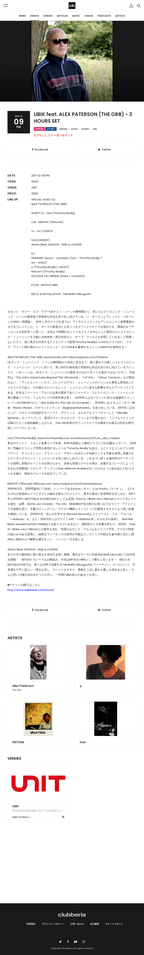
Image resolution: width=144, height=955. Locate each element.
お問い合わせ (77, 923)
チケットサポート (114, 923)
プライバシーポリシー (53, 923)
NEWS (22, 15)
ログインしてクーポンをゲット (53, 135)
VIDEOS (89, 15)
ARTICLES (62, 15)
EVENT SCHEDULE (20, 817)
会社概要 (94, 923)
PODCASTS (104, 15)
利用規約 (30, 923)
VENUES (47, 15)
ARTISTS (120, 15)
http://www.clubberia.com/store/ (31, 590)
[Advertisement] (72, 871)
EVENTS (34, 15)
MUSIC (76, 15)
